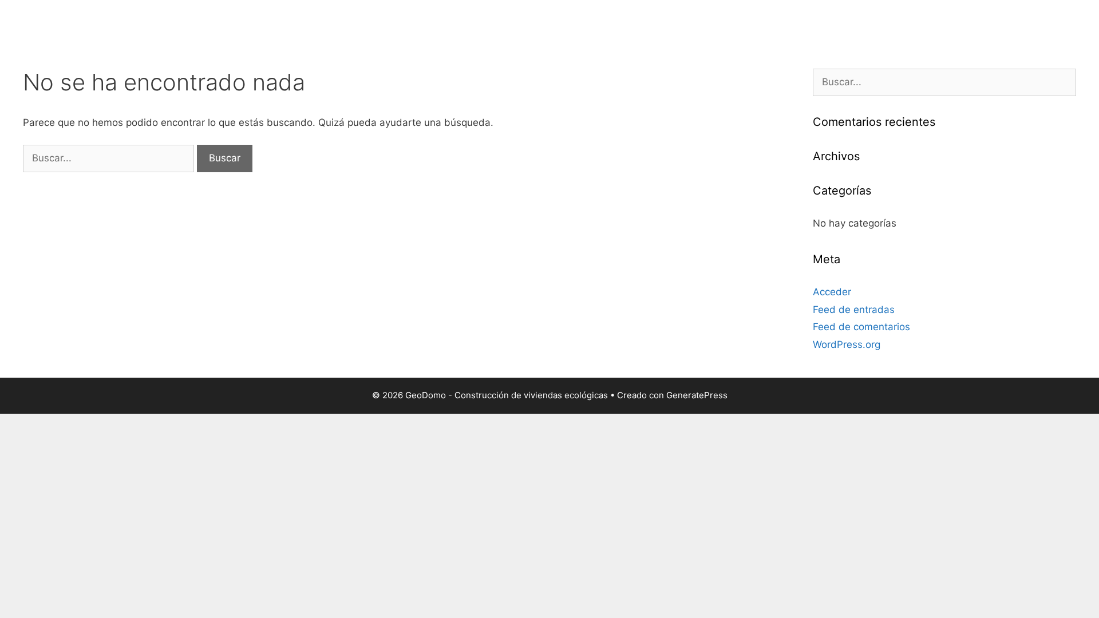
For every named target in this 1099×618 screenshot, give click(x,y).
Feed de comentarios (861, 326)
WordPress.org (846, 344)
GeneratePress (697, 395)
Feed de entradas (854, 309)
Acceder (832, 292)
